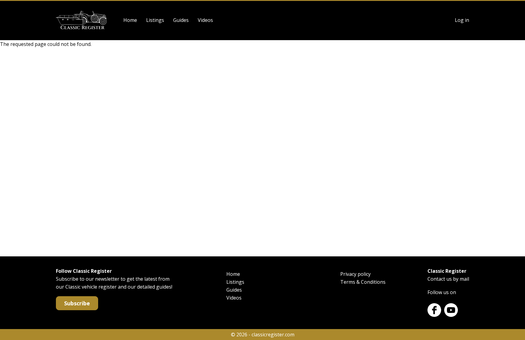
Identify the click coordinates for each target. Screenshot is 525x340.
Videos (205, 20)
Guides (181, 20)
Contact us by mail (448, 279)
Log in (462, 20)
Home (130, 20)
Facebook (434, 310)
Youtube (451, 310)
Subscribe (77, 303)
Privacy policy (355, 274)
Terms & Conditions (363, 282)
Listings (155, 20)
